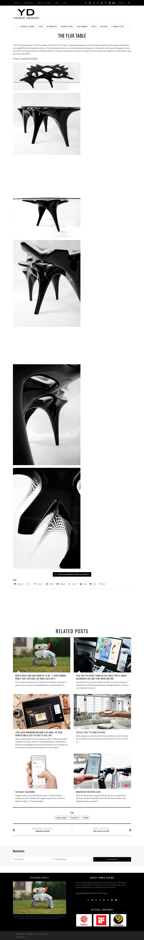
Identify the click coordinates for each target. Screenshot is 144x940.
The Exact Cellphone (25, 791)
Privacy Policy (102, 893)
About (17, 3)
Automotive (52, 26)
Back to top (20, 937)
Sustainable (82, 26)
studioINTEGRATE (29, 58)
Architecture (67, 26)
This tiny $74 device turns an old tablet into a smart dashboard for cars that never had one (101, 677)
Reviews (104, 26)
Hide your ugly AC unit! (101, 829)
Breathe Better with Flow (88, 791)
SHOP (57, 3)
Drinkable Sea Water (42, 829)
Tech (41, 26)
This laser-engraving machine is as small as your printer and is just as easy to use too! (38, 734)
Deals (94, 26)
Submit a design (44, 3)
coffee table (61, 817)
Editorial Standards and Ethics (86, 893)
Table (85, 817)
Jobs (65, 3)
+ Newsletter (117, 26)
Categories (28, 3)
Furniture (75, 817)
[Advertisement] (90, 14)
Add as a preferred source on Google (73, 574)
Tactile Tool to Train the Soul (90, 732)
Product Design (28, 26)
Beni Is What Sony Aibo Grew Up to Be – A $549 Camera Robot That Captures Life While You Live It (40, 677)
